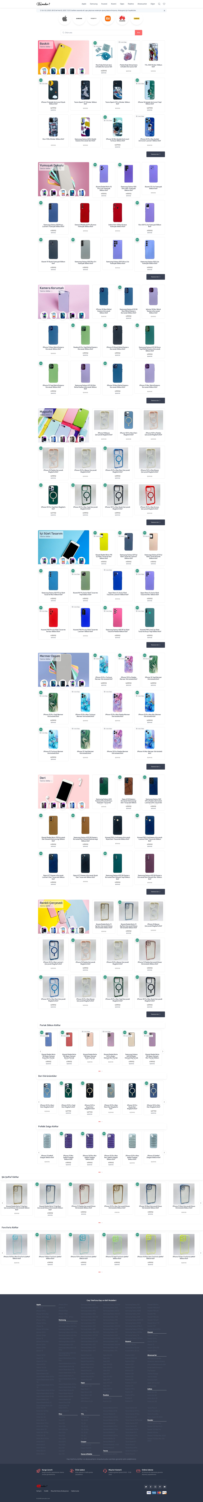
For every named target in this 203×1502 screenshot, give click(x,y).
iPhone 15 (39, 1308)
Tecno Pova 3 (152, 1408)
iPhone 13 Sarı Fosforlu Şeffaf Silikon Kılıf (184, 1257)
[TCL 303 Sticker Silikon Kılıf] (153, 52)
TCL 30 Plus (85, 1417)
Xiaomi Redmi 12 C (42, 1399)
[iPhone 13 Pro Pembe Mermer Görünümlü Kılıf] (128, 665)
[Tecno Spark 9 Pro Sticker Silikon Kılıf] (117, 90)
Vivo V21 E (62, 1442)
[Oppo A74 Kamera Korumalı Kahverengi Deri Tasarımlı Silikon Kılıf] (128, 787)
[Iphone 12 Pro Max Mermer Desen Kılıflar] (63, 683)
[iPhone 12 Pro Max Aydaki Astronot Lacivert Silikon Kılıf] (149, 127)
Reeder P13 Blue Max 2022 (156, 1436)
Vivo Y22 (62, 1436)
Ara (138, 33)
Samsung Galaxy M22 (88, 1320)
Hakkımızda (75, 1491)
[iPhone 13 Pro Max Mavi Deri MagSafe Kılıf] (111, 1093)
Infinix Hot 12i (41, 1417)
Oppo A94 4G (107, 1367)
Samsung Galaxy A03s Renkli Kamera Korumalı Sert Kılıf (85, 140)
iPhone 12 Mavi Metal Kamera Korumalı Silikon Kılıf (103, 311)
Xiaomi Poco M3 (86, 1380)
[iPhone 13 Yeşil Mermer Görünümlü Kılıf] (85, 739)
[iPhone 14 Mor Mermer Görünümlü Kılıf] (149, 739)
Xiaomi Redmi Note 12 (43, 1403)
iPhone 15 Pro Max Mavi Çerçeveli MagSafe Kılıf (118, 471)
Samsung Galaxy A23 (110, 1341)
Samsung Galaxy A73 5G (89, 1335)
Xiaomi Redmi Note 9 (66, 1393)
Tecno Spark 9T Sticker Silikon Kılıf (85, 103)
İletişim (39, 1491)
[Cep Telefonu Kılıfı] (43, 4)
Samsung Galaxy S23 (66, 1329)
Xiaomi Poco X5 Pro (87, 1358)
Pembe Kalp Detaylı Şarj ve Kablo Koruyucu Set (128, 66)
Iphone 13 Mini (41, 1335)
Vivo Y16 (61, 1454)
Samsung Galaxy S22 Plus (68, 1335)
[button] (159, 3)
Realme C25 (129, 1364)
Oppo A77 (106, 1374)
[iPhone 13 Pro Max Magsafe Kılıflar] (63, 439)
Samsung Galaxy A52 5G (111, 1314)
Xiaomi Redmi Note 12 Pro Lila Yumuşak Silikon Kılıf (104, 188)
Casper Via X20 (86, 1451)
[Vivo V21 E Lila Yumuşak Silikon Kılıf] (149, 212)
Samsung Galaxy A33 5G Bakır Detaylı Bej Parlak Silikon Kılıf (131, 1057)
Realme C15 (129, 1377)
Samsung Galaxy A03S (133, 1323)
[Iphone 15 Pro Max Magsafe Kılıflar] (72, 439)
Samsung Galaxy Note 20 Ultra (67, 1349)
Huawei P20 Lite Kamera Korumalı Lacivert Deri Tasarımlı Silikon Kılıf (149, 839)
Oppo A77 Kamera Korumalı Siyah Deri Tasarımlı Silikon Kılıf (85, 876)
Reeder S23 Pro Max (154, 1423)
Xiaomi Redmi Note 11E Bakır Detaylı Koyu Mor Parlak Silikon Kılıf (48, 1057)
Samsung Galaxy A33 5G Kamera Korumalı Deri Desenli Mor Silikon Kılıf (150, 877)
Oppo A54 (106, 1392)
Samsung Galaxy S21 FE (67, 1341)
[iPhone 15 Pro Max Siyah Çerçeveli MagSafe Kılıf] (117, 495)
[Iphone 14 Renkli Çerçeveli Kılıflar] (72, 930)
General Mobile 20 (109, 1438)
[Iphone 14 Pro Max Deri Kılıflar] (63, 805)
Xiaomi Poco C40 (64, 1403)
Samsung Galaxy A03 (132, 1317)
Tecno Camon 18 (131, 1426)
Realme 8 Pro (129, 1395)
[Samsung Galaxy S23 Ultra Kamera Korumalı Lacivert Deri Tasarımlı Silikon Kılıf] (153, 787)
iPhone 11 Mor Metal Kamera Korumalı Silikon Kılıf (149, 386)
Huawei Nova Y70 (153, 1323)
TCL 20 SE (84, 1426)
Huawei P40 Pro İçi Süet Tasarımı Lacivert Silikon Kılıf (85, 630)
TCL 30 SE (84, 1420)
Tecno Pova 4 (130, 1454)
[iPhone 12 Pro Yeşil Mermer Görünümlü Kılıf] (53, 702)
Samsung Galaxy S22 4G (111, 1344)
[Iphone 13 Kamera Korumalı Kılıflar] (81, 315)
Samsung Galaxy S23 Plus (68, 1326)
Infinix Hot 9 (40, 1442)
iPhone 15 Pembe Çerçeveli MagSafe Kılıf (53, 471)
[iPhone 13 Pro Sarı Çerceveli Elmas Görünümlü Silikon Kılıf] (117, 1194)
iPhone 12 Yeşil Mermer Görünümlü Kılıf (153, 678)
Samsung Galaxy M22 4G (89, 1317)
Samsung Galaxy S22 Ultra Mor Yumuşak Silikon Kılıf (128, 188)
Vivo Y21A (62, 1439)
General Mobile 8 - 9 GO (111, 1445)
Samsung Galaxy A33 (110, 1329)
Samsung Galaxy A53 (110, 1308)
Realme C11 (129, 1386)
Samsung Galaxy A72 (88, 1344)
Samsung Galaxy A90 (88, 1326)
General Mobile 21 (109, 1432)
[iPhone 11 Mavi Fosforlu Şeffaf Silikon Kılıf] (50, 1244)
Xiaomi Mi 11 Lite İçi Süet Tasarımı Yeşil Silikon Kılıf (85, 594)
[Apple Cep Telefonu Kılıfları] (65, 18)
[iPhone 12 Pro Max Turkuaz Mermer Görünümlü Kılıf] (85, 702)
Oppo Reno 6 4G (86, 1395)
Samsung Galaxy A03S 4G (134, 1320)
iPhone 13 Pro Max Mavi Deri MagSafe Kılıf (111, 1107)
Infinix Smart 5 (64, 1411)
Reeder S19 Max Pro (154, 1429)
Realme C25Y (130, 1355)
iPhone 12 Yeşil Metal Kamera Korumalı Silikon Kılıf (53, 386)
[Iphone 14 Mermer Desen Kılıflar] (72, 683)
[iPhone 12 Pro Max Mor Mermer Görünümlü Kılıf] (149, 702)
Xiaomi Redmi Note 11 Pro (67, 1363)
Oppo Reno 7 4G (86, 1386)
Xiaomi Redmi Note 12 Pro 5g (45, 1381)
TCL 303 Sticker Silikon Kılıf (153, 66)
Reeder (150, 1420)
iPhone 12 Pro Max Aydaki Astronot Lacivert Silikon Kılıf (150, 140)
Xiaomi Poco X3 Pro (87, 1377)
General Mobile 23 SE (110, 1411)
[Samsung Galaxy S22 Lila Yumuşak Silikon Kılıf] (149, 249)
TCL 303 (84, 1439)
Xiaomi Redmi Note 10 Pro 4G (67, 1380)
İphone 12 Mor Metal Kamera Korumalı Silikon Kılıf (153, 311)
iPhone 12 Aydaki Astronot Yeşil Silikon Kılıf (149, 103)
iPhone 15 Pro (41, 1311)
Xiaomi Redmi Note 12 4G (45, 1396)
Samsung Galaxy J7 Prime (134, 1329)
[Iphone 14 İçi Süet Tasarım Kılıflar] (44, 561)
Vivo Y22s (62, 1432)
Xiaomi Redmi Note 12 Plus (45, 1390)
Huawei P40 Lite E (153, 1308)
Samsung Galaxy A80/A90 (90, 1332)
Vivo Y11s (84, 1411)
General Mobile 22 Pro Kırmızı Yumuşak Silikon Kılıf (85, 226)
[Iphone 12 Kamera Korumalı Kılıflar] (63, 315)
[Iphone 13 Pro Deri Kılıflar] (72, 805)
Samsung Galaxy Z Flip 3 (133, 1326)
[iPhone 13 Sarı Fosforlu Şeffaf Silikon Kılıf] (184, 1244)
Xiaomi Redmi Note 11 (66, 1376)
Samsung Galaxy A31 (110, 1332)
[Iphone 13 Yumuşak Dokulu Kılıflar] (72, 193)
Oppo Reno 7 (85, 1389)
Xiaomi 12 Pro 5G (153, 1348)
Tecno (105, 1451)
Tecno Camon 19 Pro (132, 1411)
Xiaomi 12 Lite (41, 1367)
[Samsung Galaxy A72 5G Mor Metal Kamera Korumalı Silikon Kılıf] (85, 373)
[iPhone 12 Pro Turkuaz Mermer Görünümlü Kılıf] (104, 665)
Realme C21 (129, 1370)
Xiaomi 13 (150, 1345)
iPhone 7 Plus (63, 1314)
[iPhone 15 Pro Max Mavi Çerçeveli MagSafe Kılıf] (117, 458)
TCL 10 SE (84, 1432)
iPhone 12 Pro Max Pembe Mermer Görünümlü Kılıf (117, 715)
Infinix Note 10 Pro (42, 1438)
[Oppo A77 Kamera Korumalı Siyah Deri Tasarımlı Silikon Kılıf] (85, 863)
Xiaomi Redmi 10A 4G (66, 1396)
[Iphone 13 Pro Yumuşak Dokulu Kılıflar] (81, 193)
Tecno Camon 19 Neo (132, 1414)
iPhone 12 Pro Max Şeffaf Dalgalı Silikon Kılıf (132, 1157)
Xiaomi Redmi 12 (64, 1355)
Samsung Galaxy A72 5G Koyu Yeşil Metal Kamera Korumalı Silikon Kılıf (150, 349)
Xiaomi (113, 4)
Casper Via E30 (86, 1445)
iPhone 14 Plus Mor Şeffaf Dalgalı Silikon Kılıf (90, 1157)
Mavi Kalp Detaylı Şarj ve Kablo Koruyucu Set (103, 66)
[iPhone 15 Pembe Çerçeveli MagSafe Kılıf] (53, 458)
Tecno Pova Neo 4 (131, 1451)
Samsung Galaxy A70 (88, 1348)
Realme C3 (129, 1401)
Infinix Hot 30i (152, 1392)
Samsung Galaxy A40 (110, 1320)
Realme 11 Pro (130, 1389)
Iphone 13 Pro (41, 1332)
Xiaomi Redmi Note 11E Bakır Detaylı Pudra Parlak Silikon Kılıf (90, 1057)
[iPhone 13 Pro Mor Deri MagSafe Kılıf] (154, 1093)
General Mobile (86, 1454)
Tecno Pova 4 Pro (131, 1448)
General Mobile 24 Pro (110, 1408)
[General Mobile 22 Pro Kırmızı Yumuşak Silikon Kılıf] (85, 212)
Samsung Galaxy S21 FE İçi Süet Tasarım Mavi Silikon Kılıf (53, 594)
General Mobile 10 (109, 1442)
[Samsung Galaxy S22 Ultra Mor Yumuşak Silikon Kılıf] (128, 174)
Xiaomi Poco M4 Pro (87, 1361)
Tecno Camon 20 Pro (110, 1454)
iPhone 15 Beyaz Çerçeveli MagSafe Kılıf (103, 434)
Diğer (153, 4)
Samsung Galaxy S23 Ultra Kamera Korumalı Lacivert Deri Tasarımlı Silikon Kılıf (153, 801)
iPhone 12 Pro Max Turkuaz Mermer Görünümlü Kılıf (85, 715)
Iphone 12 (39, 1351)
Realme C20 (129, 1374)
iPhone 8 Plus (63, 1311)
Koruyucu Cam (152, 1380)
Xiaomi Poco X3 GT (87, 1367)
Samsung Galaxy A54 (88, 1351)
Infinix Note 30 (152, 1398)
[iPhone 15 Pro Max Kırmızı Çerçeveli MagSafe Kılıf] (149, 495)
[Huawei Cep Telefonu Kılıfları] (122, 18)
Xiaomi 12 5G (40, 1355)
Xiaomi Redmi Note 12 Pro (45, 1377)
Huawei (104, 4)
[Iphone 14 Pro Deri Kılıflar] (53, 805)
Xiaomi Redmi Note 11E (66, 1367)
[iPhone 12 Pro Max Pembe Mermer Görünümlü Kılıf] (117, 702)
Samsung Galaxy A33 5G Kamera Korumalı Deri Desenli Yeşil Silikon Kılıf (117, 877)
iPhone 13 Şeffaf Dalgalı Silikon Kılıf (153, 1156)
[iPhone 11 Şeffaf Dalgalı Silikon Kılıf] (47, 1143)
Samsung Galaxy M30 (88, 1314)
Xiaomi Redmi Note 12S (44, 1406)
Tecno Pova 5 (130, 1445)
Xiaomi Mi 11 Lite (41, 1370)
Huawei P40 (151, 1314)
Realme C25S (130, 1361)
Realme (131, 4)
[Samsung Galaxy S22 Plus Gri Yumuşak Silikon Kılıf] (85, 249)
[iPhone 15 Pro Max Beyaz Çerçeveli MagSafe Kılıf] (149, 458)
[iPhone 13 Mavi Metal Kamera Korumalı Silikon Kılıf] (117, 373)
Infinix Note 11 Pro (42, 1423)
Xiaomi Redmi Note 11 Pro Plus (67, 1359)
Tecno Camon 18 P (131, 1423)
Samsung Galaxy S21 (66, 1345)
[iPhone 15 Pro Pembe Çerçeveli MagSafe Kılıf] (153, 420)
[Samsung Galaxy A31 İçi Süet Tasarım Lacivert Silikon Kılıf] (128, 542)
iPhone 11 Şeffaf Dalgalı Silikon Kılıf (47, 1156)
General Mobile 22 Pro (110, 1417)
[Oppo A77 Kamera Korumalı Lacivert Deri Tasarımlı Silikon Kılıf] (53, 863)
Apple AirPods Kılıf (153, 1383)
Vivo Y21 (61, 1448)
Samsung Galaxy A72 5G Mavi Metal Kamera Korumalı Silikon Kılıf (128, 311)
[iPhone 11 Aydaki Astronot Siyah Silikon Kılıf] (53, 90)
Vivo (60, 1414)
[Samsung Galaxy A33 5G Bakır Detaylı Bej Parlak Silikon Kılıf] (131, 1042)
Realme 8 (128, 1398)
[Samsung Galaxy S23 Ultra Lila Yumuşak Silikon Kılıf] (117, 249)
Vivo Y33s (62, 1426)
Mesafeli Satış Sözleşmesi (60, 1491)
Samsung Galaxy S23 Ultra (68, 1323)
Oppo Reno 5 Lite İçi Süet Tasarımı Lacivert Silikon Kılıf (118, 594)
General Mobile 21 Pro (110, 1426)
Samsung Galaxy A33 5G (111, 1326)
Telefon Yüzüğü (152, 1374)
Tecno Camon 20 (131, 1408)
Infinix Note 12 (41, 1420)
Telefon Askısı (152, 1377)
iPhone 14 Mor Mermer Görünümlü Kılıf (149, 752)
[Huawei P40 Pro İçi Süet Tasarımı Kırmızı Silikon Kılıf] (53, 617)
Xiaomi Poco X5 (86, 1355)
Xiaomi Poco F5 (64, 1406)
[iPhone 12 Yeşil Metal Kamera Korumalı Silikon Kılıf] (53, 373)
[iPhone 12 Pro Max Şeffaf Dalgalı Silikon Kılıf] (132, 1143)
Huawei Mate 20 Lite (132, 1351)
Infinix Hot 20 (41, 1408)
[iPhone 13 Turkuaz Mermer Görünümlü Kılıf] (53, 739)
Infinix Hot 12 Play (42, 1411)
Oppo (122, 4)
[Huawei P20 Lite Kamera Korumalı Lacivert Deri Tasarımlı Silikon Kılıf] (149, 825)
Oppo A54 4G (107, 1389)
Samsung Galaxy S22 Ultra (68, 1332)
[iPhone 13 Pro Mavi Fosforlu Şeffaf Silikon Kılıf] (84, 1244)
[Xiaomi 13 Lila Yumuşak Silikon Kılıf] (153, 174)
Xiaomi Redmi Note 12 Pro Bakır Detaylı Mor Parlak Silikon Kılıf (111, 1057)
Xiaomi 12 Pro (152, 1351)
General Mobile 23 (109, 1414)
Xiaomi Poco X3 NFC (88, 1374)
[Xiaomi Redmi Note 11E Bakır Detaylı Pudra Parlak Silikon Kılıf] (90, 1042)
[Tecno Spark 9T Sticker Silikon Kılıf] (85, 90)
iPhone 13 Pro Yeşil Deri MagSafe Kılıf (53, 508)
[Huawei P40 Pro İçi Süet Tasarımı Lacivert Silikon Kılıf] (85, 617)
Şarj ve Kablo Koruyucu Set (156, 1364)
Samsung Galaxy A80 (88, 1329)
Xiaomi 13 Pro (152, 1338)
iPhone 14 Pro (41, 1320)
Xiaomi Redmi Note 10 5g (67, 1387)
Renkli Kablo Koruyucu (154, 1368)
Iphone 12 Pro (41, 1345)
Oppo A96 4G (107, 1355)
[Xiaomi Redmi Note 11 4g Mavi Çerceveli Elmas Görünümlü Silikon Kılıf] (128, 912)
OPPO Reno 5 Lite (87, 1401)
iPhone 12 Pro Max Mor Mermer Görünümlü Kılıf (150, 715)
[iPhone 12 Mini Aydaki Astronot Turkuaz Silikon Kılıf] (117, 127)
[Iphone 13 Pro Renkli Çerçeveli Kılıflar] (53, 930)
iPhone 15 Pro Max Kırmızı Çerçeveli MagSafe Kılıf (149, 508)
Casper (83, 1442)
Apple (84, 4)
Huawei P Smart (152, 1320)
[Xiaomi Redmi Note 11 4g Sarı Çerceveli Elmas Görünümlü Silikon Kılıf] (104, 912)
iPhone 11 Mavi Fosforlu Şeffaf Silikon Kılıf (50, 1257)
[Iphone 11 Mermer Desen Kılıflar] (44, 683)
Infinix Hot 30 (152, 1395)
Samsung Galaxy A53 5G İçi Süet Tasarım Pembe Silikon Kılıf (117, 630)
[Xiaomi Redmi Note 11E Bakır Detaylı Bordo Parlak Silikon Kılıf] (69, 1042)
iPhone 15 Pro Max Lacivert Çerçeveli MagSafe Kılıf (53, 963)
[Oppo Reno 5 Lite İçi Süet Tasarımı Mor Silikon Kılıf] (149, 580)
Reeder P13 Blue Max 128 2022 (155, 1440)
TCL (82, 1414)
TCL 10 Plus (85, 1429)
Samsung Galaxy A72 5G (89, 1341)
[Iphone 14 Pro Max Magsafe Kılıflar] (81, 439)
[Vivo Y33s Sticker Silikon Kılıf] (53, 127)
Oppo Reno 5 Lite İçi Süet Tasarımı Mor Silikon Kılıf (150, 594)
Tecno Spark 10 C (131, 1432)
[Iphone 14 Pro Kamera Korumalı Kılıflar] (72, 315)
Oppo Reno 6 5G (86, 1392)
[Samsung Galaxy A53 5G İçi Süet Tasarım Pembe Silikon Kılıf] (117, 617)
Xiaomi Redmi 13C (42, 1374)
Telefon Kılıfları (45, 47)
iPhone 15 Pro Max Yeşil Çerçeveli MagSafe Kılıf (85, 508)
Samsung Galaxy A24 (110, 1335)
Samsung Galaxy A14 (110, 1351)
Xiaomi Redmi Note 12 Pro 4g (45, 1386)
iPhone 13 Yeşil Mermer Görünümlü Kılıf (85, 752)
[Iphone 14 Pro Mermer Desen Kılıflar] (81, 683)
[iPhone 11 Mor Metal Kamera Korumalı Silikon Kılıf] (149, 373)
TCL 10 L (83, 1436)
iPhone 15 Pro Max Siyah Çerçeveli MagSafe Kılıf (117, 508)
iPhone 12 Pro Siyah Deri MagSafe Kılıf (90, 1107)
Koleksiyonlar (151, 1386)
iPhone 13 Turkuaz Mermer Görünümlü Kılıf (53, 752)
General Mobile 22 (109, 1423)
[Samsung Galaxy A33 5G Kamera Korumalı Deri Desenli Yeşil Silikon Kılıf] (117, 863)
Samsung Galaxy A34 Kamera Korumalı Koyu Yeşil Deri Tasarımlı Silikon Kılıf (103, 801)
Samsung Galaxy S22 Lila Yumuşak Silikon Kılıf (150, 262)
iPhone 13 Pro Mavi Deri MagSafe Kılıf (128, 434)
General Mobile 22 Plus (110, 1420)
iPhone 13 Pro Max (42, 1329)
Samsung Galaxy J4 (132, 1335)
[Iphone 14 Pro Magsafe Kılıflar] (44, 439)
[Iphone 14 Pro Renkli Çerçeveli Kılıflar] (44, 930)
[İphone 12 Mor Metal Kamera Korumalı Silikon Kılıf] (153, 297)
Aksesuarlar (142, 4)
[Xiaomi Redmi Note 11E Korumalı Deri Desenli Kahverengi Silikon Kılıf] (53, 825)
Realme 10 (128, 1392)
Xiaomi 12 (39, 1358)
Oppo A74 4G (107, 1377)
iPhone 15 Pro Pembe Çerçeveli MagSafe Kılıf (153, 434)
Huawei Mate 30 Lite (132, 1348)
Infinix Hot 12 (40, 1414)
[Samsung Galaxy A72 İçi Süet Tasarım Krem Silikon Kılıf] (153, 542)
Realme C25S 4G (131, 1358)
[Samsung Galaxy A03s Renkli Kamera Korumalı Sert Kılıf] (85, 127)
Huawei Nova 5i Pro (153, 1329)
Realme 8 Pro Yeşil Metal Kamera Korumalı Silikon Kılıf (85, 348)
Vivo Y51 (61, 1420)
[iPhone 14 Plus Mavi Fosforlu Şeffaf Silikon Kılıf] (17, 1244)
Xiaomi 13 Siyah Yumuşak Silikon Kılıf (53, 262)
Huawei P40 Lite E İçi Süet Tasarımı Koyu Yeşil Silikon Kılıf (149, 630)
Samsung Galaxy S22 (66, 1338)
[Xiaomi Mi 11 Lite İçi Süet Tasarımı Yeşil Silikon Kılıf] (85, 580)
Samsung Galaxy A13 (132, 1305)
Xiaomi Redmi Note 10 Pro (67, 1384)
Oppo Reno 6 (85, 1398)
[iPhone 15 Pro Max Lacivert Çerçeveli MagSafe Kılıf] (53, 950)
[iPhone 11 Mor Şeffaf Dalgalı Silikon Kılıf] (68, 1143)
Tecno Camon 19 (131, 1417)
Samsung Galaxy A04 (132, 1314)
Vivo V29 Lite (63, 1429)
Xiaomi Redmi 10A (65, 1399)
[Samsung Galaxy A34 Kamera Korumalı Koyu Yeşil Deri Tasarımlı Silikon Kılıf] (104, 787)
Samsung (93, 4)
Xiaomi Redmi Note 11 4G (67, 1373)
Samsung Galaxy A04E (133, 1311)
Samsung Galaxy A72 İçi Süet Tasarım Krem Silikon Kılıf (153, 556)
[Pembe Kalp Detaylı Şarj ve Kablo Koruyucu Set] (128, 52)
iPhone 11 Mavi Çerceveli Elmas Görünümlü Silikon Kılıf (184, 1207)
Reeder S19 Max (152, 1432)
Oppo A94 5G (107, 1364)
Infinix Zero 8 (40, 1451)
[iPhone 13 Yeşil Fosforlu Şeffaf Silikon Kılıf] (117, 1244)
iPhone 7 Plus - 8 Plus (66, 1317)
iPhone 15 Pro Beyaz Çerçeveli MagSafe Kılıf (85, 471)
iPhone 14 (39, 1326)
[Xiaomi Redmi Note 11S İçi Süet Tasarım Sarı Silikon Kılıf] (104, 542)
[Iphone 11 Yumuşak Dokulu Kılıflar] (63, 193)
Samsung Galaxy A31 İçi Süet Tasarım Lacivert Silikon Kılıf (128, 556)
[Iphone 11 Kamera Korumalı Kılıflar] (53, 315)
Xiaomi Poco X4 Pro (87, 1364)
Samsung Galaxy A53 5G (111, 1305)
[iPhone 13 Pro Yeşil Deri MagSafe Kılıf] (53, 495)
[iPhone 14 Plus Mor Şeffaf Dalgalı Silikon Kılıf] (90, 1143)
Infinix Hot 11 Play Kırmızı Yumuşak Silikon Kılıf (117, 226)
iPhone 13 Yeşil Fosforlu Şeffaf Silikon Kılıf (117, 1257)
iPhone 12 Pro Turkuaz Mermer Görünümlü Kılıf (104, 678)
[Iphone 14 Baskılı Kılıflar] (81, 71)
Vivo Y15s (84, 1408)
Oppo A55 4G (107, 1383)
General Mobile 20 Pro (110, 1435)
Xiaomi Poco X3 (86, 1370)
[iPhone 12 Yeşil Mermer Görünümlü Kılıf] (153, 665)
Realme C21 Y (130, 1367)
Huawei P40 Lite (153, 1311)
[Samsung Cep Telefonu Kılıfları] (79, 18)
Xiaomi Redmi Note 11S (66, 1370)
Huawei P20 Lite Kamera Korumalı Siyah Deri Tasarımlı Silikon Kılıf (117, 838)
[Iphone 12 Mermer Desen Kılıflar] (53, 683)
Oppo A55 (106, 1386)
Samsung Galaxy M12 (88, 1323)
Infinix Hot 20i (152, 1401)
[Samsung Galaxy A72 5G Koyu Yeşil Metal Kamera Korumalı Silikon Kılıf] (149, 335)
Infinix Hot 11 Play (42, 1426)
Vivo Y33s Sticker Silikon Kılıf (53, 139)
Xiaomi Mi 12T (41, 1364)
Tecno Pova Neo (152, 1414)
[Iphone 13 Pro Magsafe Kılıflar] (53, 439)
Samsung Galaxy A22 (110, 1348)
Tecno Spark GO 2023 (154, 1417)
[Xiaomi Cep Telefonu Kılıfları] (108, 18)
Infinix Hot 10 (40, 1435)
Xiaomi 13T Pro (152, 1335)
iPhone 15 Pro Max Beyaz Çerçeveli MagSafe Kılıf (150, 471)
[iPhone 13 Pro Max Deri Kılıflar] (44, 805)
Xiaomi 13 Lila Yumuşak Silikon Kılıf (153, 187)
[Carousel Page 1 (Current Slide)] (99, 1121)
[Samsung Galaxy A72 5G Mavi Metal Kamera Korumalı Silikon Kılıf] (128, 297)
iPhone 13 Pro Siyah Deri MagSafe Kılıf (132, 1107)
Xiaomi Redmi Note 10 (66, 1390)
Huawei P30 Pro (130, 1345)
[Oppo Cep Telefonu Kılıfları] (93, 18)
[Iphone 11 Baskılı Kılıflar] (44, 71)
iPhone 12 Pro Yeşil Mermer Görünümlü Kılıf (53, 715)
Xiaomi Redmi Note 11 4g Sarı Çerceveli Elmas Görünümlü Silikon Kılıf (103, 926)
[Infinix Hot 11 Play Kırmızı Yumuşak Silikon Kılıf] (117, 212)
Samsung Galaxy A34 (110, 1323)
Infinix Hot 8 (40, 1445)
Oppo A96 (106, 1358)
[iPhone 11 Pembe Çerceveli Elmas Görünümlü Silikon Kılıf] (149, 950)
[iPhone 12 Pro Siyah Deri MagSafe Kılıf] (90, 1093)
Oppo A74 (106, 1380)
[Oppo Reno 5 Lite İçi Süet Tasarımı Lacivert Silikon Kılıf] (117, 580)
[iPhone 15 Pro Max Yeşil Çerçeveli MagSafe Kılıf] (85, 495)
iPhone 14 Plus (41, 1323)
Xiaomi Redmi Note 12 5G (45, 1393)
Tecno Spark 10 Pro (131, 1429)
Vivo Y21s (62, 1445)
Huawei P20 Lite (153, 1317)
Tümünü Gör (155, 154)
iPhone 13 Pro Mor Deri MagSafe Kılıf (153, 1106)
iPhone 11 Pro (63, 1305)
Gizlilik (46, 1491)
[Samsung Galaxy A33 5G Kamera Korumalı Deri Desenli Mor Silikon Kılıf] (149, 863)
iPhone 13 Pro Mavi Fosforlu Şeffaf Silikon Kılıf (83, 1257)
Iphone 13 (39, 1338)
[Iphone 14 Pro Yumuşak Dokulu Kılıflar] (53, 193)
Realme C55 (107, 1398)
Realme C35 (107, 1401)
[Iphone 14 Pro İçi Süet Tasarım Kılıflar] (72, 561)
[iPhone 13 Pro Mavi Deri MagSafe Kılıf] (128, 420)
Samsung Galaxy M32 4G (89, 1308)
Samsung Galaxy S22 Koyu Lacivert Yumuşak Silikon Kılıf (53, 226)
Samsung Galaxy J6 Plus (133, 1332)
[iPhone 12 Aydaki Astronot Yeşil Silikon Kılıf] (149, 90)
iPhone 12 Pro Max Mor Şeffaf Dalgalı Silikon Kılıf (111, 1157)
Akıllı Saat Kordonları (154, 1358)
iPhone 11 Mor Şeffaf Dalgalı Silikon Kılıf (68, 1157)
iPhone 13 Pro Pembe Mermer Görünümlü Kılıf (128, 678)
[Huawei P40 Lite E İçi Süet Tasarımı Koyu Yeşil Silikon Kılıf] (149, 617)
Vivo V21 (61, 1451)
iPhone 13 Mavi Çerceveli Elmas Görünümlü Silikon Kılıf (150, 1207)
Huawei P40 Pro (152, 1305)
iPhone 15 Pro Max (42, 1314)
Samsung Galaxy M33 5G (67, 1353)
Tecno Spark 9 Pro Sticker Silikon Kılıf (117, 103)
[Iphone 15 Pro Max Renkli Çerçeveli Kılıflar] (81, 930)
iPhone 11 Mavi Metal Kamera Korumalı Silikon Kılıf (53, 348)
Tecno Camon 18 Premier (133, 1420)
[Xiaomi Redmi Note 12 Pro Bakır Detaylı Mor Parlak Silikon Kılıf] (110, 1042)
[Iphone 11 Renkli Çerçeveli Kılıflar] (63, 930)
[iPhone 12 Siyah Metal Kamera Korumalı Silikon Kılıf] (117, 335)
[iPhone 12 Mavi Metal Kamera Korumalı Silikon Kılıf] (104, 297)
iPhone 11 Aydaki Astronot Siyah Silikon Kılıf (53, 103)
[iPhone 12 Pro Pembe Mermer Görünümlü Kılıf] (117, 739)
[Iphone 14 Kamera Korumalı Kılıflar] (44, 315)
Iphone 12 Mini (41, 1348)
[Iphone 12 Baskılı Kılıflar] (53, 71)
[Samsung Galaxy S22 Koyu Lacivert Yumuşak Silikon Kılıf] (53, 212)
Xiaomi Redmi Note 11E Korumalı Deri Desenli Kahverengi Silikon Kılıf (53, 839)
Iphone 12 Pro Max (42, 1341)
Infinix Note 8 (40, 1448)
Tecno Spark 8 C (130, 1442)
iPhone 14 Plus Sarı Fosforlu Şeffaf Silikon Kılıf (150, 1257)
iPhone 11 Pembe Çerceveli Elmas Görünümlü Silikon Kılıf (150, 963)
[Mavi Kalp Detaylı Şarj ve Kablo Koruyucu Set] (104, 52)
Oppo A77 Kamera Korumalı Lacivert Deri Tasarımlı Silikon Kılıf (53, 877)
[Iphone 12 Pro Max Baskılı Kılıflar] (72, 71)
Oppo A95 (106, 1361)
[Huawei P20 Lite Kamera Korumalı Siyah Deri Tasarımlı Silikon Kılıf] (117, 825)
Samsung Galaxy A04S (133, 1308)
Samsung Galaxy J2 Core (134, 1338)
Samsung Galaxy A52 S (111, 1311)
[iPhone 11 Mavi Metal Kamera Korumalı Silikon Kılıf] (53, 335)
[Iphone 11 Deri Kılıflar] (81, 805)
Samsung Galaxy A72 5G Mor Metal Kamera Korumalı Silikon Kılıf (85, 387)
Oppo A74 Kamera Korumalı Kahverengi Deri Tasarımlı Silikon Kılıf (128, 801)
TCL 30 (83, 1423)
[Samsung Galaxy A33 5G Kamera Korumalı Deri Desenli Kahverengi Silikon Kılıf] (85, 825)
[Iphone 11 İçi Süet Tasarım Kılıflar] (63, 561)
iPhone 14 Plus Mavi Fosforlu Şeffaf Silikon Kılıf (17, 1257)
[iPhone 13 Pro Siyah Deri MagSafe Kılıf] (132, 1093)
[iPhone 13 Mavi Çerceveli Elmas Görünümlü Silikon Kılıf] (150, 1194)
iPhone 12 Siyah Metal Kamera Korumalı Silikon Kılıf (118, 348)
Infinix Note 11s (41, 1429)
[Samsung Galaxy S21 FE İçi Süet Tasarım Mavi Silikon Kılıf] (53, 580)
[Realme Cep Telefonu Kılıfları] (136, 18)
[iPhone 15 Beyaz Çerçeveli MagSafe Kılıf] (104, 420)
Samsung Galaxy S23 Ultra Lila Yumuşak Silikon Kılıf (117, 262)
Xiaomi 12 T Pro (41, 1361)
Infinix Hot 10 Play (42, 1432)
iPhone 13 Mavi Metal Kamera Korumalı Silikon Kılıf (117, 386)
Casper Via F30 (86, 1448)
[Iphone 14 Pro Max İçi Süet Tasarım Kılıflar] (53, 561)
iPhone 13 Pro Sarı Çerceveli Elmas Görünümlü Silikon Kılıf (117, 1207)
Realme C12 (129, 1380)
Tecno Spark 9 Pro (131, 1435)
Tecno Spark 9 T (130, 1438)
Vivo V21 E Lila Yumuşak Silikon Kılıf (149, 226)
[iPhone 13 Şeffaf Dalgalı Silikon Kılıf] (154, 1143)
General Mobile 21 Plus (110, 1429)
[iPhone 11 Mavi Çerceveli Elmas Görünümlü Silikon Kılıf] (184, 1194)
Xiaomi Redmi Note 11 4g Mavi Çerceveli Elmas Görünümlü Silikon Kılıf (128, 926)
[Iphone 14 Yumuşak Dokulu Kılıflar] (44, 193)
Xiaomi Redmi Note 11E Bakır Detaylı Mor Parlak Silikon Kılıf (152, 1057)
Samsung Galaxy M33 (88, 1305)
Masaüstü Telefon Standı (156, 1361)
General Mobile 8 (108, 1448)
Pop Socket (151, 1371)
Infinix (149, 1389)
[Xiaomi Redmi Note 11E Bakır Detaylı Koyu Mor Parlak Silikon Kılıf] (48, 1042)
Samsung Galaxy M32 (88, 1311)
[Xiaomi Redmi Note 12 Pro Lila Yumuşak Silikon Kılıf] (104, 174)
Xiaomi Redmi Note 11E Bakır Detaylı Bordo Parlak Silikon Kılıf (69, 1057)
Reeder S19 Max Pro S (154, 1426)
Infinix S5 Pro (63, 1408)
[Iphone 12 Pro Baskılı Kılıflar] (63, 71)
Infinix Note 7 (40, 1454)
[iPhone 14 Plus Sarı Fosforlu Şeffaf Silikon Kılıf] (150, 1244)
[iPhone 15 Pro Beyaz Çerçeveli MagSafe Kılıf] (85, 458)
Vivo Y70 (62, 1417)
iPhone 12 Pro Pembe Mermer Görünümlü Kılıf (117, 752)
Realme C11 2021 (131, 1383)
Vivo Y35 (62, 1423)
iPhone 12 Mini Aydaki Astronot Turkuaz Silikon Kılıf (117, 140)
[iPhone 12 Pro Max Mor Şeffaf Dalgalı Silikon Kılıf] (111, 1143)
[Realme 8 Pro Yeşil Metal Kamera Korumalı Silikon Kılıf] (85, 335)
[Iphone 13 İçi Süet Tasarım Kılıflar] (81, 561)
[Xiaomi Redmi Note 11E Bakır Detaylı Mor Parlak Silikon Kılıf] (152, 1042)
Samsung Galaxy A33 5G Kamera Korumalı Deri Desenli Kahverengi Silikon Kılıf (85, 839)
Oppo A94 (106, 1370)
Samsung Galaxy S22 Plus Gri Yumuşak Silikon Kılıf (85, 262)
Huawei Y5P (151, 1326)
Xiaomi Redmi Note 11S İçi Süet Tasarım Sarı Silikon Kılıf (104, 556)
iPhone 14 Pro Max (42, 1317)
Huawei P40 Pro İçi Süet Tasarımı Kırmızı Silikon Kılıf (53, 630)
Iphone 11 (62, 1308)
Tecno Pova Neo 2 (153, 1411)
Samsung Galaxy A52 (110, 1317)
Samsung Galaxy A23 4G (111, 1338)
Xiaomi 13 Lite (152, 1341)
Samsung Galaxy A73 (88, 1338)
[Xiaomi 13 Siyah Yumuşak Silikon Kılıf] (53, 249)
